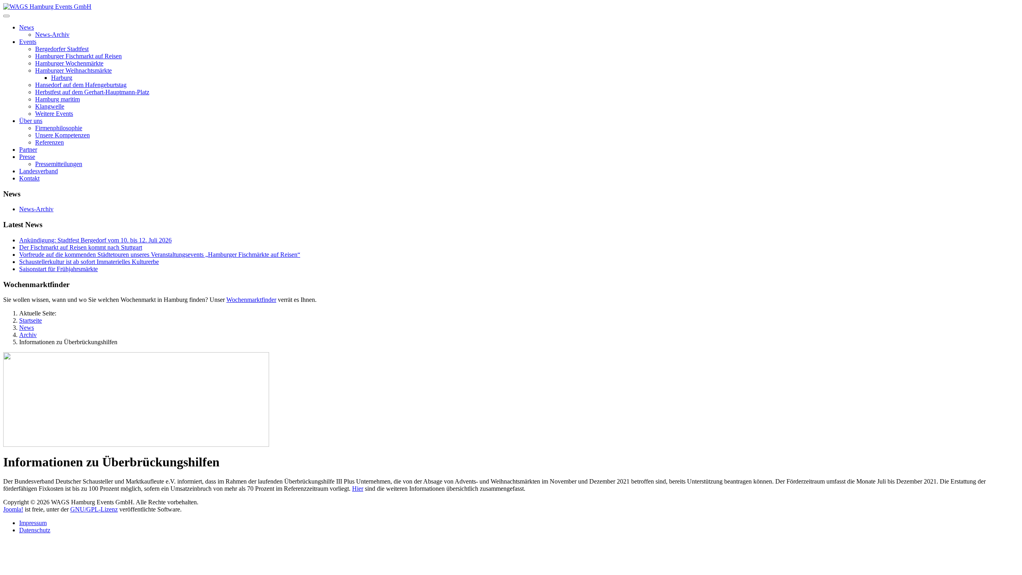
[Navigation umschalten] (6, 16)
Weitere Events (54, 113)
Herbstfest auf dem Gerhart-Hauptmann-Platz (92, 92)
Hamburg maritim (57, 99)
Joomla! (13, 509)
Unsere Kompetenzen (62, 135)
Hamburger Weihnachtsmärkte (73, 70)
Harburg (61, 77)
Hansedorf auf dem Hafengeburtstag (81, 84)
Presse (27, 156)
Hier (357, 488)
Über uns (30, 120)
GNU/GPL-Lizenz (94, 509)
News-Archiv (52, 34)
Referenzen (49, 142)
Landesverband (38, 171)
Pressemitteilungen (58, 164)
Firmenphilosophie (58, 128)
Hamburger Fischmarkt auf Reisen (78, 56)
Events (27, 41)
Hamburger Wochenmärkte (69, 63)
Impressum (33, 522)
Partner (28, 149)
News (26, 27)
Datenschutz (34, 530)
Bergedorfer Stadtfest (62, 49)
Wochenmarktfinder (251, 299)
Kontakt (29, 178)
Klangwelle (49, 106)
